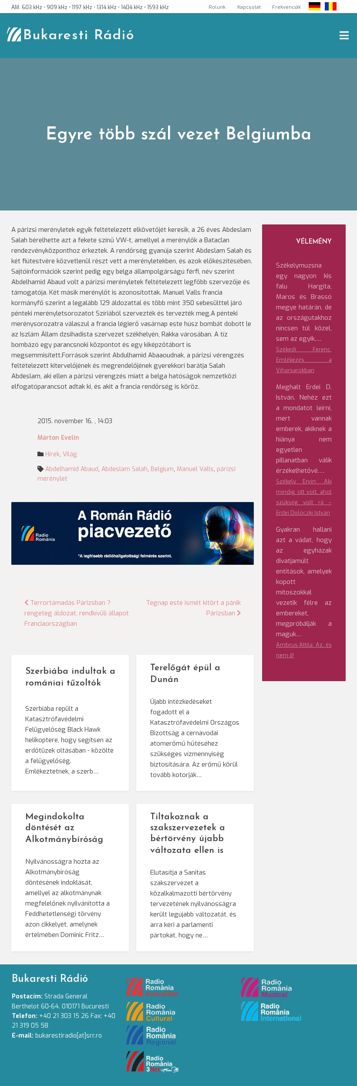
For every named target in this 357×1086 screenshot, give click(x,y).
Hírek (52, 454)
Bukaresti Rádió (79, 36)
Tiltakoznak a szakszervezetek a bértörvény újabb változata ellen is (187, 833)
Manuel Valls (195, 469)
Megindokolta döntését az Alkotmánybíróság (64, 828)
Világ (70, 454)
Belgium (162, 469)
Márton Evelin (58, 438)
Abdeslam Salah (124, 469)
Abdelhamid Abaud (71, 469)
